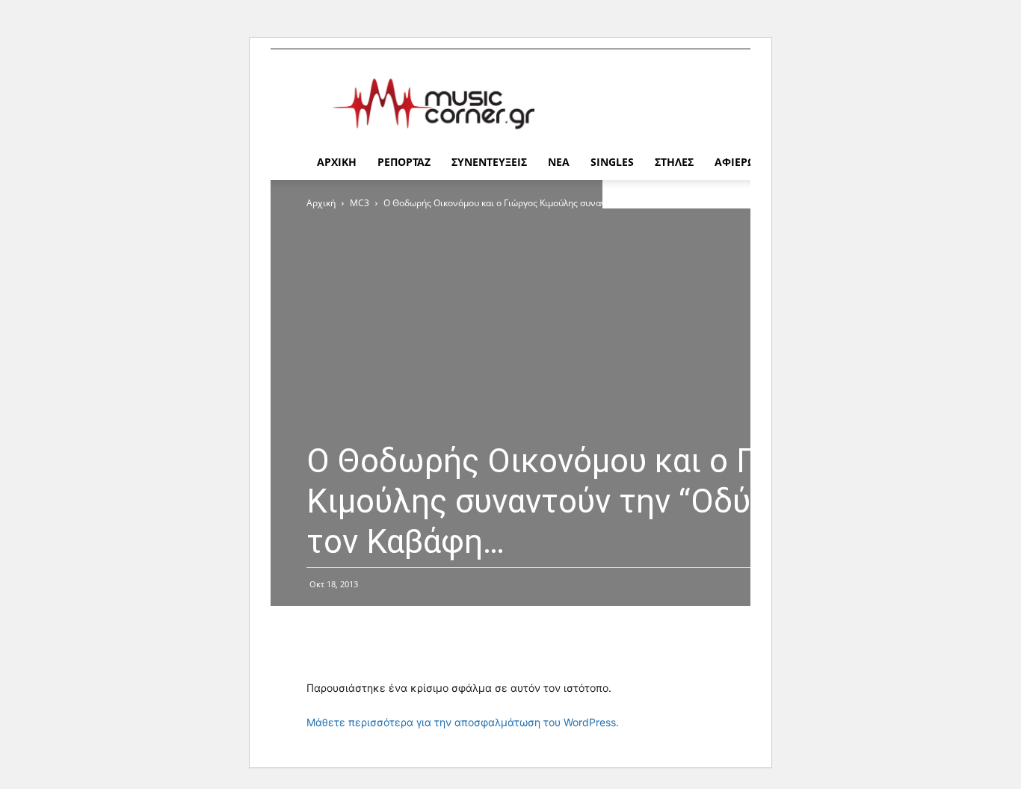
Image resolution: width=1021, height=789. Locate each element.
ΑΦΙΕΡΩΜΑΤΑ (750, 162)
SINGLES (612, 162)
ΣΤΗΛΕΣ (674, 162)
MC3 (359, 203)
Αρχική (321, 203)
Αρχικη (337, 162)
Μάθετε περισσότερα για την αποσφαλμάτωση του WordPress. (462, 722)
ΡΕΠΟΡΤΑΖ (404, 162)
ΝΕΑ (559, 162)
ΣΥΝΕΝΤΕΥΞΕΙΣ (489, 162)
